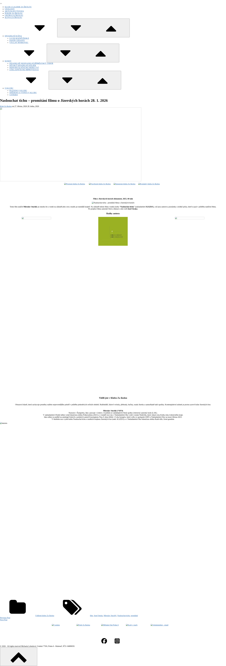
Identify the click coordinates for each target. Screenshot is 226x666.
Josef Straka (98, 616)
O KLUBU (9, 88)
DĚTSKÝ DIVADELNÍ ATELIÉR (22, 65)
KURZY (8, 61)
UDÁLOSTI (9, 9)
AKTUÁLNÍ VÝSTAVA (14, 11)
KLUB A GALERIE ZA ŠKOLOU (18, 7)
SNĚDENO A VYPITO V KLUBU (23, 93)
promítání (134, 616)
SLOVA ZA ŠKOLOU (13, 17)
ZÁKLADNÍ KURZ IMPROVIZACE (24, 70)
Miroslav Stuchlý (110, 616)
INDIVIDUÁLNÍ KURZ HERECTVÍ (24, 68)
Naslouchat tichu (123, 616)
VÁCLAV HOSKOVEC (18, 43)
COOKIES (13, 95)
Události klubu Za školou (44, 616)
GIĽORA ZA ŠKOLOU (14, 15)
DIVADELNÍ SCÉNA (13, 36)
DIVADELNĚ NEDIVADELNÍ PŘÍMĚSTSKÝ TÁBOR (31, 63)
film (91, 616)
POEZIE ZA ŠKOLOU (14, 13)
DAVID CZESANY (17, 40)
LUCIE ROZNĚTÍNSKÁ (19, 38)
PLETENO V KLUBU (18, 91)
